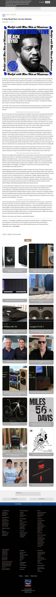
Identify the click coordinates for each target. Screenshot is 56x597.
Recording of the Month (41, 512)
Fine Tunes (39, 546)
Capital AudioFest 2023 (6, 565)
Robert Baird (5, 22)
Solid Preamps (4, 521)
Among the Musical (41, 520)
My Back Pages (40, 527)
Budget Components (23, 532)
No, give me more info (11, 5)
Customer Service (40, 557)
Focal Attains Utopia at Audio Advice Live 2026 (41, 392)
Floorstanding (4, 512)
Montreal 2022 (4, 558)
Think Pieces (22, 557)
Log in (4, 234)
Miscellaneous (22, 528)
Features (39, 516)
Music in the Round (41, 542)
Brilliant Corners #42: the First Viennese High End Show (41, 301)
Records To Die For (40, 513)
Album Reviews (40, 515)
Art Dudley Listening (41, 538)
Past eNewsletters (23, 565)
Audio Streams (40, 540)
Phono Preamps (5, 526)
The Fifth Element (40, 539)
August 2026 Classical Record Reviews (41, 454)
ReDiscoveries (40, 530)
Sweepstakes (22, 569)
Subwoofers (4, 515)
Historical (21, 559)
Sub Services (39, 571)
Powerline (21, 523)
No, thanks (41, 2)
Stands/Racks (22, 526)
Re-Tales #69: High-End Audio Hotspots (15, 361)
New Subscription (40, 567)
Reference (21, 553)
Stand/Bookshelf (5, 513)
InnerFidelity (22, 536)
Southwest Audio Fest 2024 (7, 561)
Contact (26, 576)
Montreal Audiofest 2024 (6, 563)
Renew (38, 569)
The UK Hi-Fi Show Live (41, 559)
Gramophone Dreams (41, 526)
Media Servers (4, 535)
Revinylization (40, 532)
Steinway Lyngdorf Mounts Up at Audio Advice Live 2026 (41, 331)
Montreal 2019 (4, 559)
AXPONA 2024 (5, 551)
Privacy (38, 561)
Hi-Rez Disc (4, 531)
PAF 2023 (4, 567)
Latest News (23, 562)
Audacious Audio (23, 534)
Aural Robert (10, 14)
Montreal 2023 (4, 557)
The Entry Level (40, 543)
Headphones (22, 527)
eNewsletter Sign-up (41, 553)
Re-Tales (38, 531)
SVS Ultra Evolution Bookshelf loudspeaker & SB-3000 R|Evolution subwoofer (15, 270)
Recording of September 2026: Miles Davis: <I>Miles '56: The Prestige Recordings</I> (41, 424)
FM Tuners (22, 516)
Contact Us (39, 555)
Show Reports (5, 549)
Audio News (22, 563)
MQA (21, 560)
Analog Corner (40, 536)
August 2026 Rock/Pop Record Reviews (41, 485)
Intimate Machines (15, 423)
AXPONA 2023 (5, 552)
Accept (47, 2)
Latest (28, 240)
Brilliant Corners (40, 524)
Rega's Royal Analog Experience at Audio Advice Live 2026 (15, 455)
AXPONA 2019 (5, 555)
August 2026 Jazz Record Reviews (15, 485)
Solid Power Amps (5, 523)
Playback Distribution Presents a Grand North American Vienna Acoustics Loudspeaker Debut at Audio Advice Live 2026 (15, 393)
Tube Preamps (4, 519)
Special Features (23, 552)
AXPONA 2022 (5, 553)
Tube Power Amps (5, 520)
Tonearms (21, 513)
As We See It (39, 521)
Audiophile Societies (41, 552)
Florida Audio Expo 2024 (6, 564)
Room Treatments (23, 524)
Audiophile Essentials (24, 555)
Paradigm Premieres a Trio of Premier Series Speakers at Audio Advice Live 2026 (41, 270)
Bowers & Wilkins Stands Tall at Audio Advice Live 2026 (14, 331)
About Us (39, 556)
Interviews (21, 556)
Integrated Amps (5, 524)
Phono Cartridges (23, 515)
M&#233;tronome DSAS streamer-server (15, 300)
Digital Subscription (41, 568)
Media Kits (39, 560)
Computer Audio (5, 534)
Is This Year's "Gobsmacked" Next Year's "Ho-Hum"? (41, 362)
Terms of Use (39, 563)
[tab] (27, 240)
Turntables (22, 512)
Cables (21, 520)
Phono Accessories (23, 521)
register (9, 234)
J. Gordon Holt (22, 535)
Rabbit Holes (39, 528)
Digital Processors (5, 532)
